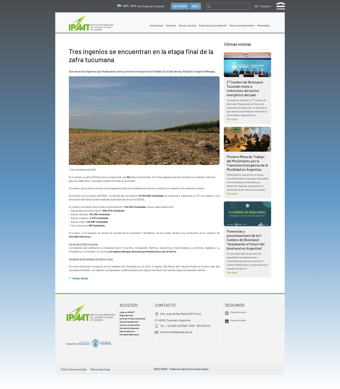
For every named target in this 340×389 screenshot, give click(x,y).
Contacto (265, 6)
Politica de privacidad (73, 369)
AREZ (195, 6)
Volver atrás (80, 278)
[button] (156, 22)
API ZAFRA (180, 6)
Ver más (232, 119)
